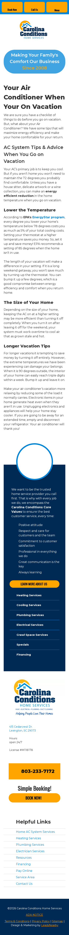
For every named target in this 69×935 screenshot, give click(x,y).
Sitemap (57, 921)
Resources (23, 858)
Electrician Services (30, 851)
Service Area (25, 877)
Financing (23, 864)
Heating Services (28, 838)
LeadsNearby (49, 925)
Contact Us (24, 883)
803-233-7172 (37, 771)
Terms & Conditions (17, 921)
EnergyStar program (48, 217)
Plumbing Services (30, 844)
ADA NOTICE (34, 915)
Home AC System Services (35, 832)
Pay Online (24, 871)
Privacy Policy (41, 921)
